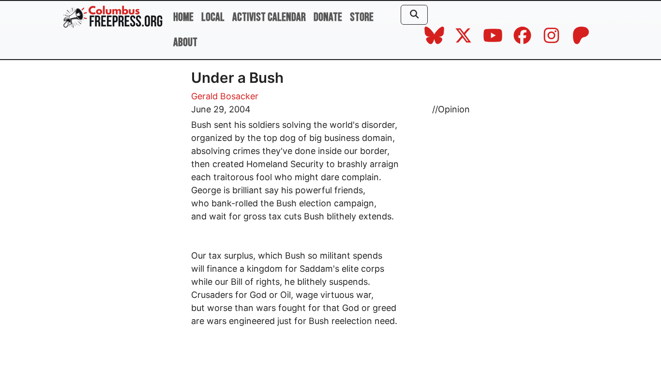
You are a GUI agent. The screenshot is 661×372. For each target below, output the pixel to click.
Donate (328, 17)
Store (362, 17)
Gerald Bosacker (224, 96)
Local (213, 17)
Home (183, 17)
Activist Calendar (269, 17)
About (185, 42)
